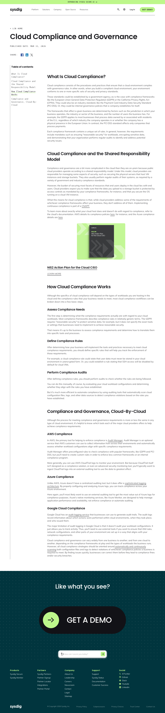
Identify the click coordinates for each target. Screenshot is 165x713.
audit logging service (78, 514)
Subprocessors (99, 706)
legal (67, 692)
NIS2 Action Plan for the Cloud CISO (72, 267)
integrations (42, 685)
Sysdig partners (44, 674)
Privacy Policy (81, 706)
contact (68, 689)
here (112, 214)
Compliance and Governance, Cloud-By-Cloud (24, 102)
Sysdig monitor (16, 677)
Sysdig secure (16, 674)
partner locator (44, 681)
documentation (98, 681)
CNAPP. (86, 206)
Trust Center (135, 706)
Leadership (69, 677)
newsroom (69, 685)
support (95, 674)
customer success (100, 685)
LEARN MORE (54, 273)
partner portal (43, 689)
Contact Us (150, 706)
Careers (68, 681)
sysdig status (98, 677)
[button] (35, 9)
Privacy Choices (117, 706)
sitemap (68, 696)
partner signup (43, 677)
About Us (69, 674)
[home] (16, 9)
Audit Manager (115, 440)
